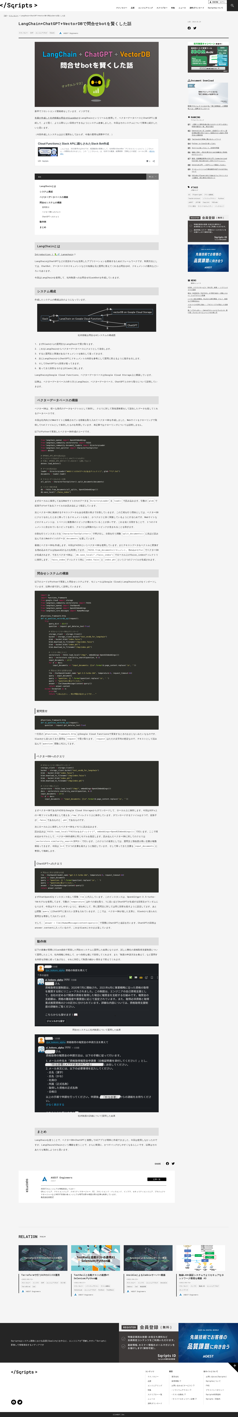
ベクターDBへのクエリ (51, 212)
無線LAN (202, 1286)
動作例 (43, 221)
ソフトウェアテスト (209, 198)
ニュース (182, 8)
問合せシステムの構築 (51, 202)
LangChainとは (48, 186)
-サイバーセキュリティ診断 (183, 1399)
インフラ (36, 1283)
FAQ (207, 1385)
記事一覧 (157, 1179)
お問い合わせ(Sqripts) (216, 1376)
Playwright (197, 194)
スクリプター (162, 8)
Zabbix (130, 1286)
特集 (173, 8)
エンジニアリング (145, 8)
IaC (34, 1286)
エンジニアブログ (41, 33)
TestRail (110, 1290)
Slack (52, 33)
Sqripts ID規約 (213, 1399)
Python (221, 198)
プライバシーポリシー (215, 1390)
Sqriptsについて (215, 8)
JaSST (190, 202)
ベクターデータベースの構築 (54, 197)
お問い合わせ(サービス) (182, 1385)
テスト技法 (192, 206)
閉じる (151, 177)
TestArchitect (194, 198)
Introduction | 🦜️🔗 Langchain (54, 254)
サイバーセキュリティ (205, 206)
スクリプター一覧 (155, 1394)
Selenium (78, 1290)
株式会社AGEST (47, 1197)
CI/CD (63, 1283)
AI (189, 194)
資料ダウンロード (197, 8)
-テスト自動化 (178, 1394)
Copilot (206, 202)
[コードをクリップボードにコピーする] (156, 441)
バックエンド (219, 206)
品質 (132, 8)
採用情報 (175, 1381)
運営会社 (175, 1376)
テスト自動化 (209, 194)
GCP (31, 33)
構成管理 (143, 1286)
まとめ (43, 227)
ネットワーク (183, 1290)
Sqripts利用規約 (213, 1394)
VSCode (215, 202)
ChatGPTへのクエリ (50, 216)
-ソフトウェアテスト (180, 1390)
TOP (5, 16)
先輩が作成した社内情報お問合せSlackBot (56, 117)
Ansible (164, 1283)
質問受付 (45, 207)
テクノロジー (121, 8)
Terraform (26, 1286)
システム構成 (46, 191)
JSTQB (197, 202)
